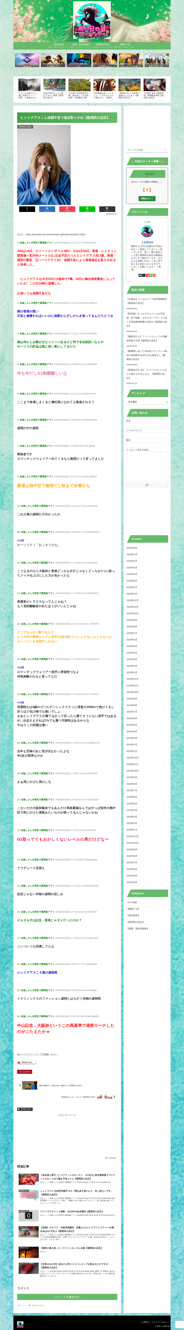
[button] (107, 209)
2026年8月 (132, 548)
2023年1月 (132, 829)
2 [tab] (92, 104)
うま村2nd (147, 242)
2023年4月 (132, 810)
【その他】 (132, 902)
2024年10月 (133, 692)
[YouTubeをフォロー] (147, 275)
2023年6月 (132, 797)
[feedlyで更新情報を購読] (150, 275)
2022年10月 (133, 843)
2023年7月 (132, 790)
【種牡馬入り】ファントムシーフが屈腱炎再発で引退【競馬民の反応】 (147, 338)
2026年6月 (132, 561)
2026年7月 (132, 554)
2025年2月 (132, 666)
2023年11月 (132, 764)
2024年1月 (132, 751)
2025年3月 (132, 659)
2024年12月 (133, 679)
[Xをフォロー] (143, 275)
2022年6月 (132, 869)
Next (168, 89)
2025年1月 (132, 672)
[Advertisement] (67, 222)
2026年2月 (132, 587)
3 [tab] (96, 104)
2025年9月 (132, 620)
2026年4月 (132, 574)
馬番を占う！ (147, 198)
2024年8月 (132, 705)
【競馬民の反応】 (26, 1109)
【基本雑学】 (133, 915)
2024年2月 (132, 744)
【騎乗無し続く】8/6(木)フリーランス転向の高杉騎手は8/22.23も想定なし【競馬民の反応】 (147, 355)
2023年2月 (132, 823)
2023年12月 (133, 757)
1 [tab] (88, 104)
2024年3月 (132, 738)
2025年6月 (132, 639)
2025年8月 (132, 626)
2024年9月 (132, 698)
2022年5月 (132, 875)
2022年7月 (132, 862)
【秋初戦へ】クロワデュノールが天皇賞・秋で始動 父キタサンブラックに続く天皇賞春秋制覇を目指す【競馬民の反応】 (147, 319)
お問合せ (145, 1322)
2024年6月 (132, 718)
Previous (15, 89)
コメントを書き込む (67, 1296)
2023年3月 (132, 816)
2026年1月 (132, 593)
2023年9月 (132, 777)
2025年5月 (132, 646)
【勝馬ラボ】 (133, 909)
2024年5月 (132, 725)
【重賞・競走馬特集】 (138, 928)
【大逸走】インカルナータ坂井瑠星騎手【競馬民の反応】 (147, 301)
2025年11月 (132, 607)
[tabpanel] (29, 89)
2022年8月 (132, 856)
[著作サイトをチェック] (140, 275)
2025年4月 (132, 653)
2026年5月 (132, 567)
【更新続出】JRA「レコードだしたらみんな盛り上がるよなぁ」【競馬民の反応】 (147, 374)
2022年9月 (132, 849)
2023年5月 (132, 803)
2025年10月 (133, 613)
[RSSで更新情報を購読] (154, 275)
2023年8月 (132, 784)
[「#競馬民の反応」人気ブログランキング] (26, 1063)
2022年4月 (132, 882)
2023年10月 (133, 771)
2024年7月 (132, 711)
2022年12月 (133, 836)
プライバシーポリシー (160, 1322)
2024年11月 (132, 685)
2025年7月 (132, 633)
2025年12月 (133, 600)
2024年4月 (132, 731)
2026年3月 (132, 580)
